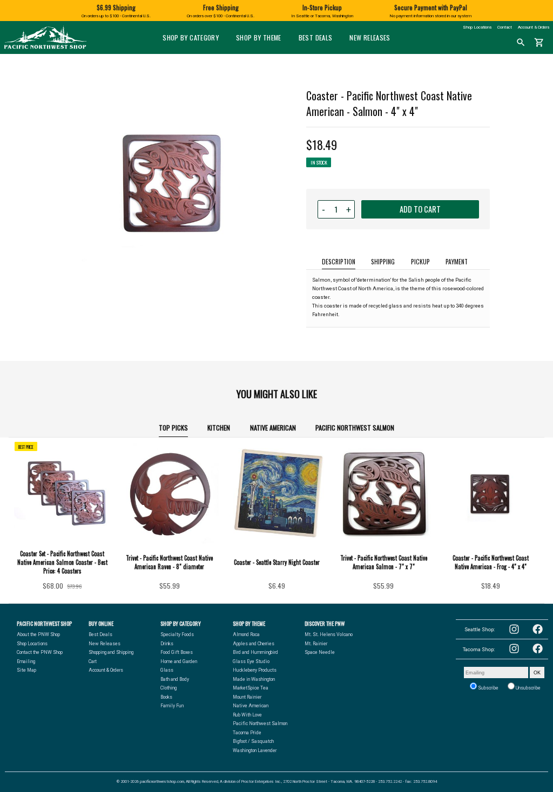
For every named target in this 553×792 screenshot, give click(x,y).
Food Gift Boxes (176, 652)
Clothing (168, 688)
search (521, 42)
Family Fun (172, 705)
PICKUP (420, 261)
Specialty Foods (177, 634)
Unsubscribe (528, 688)
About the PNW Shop (38, 634)
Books (166, 697)
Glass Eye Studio (251, 661)
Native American (273, 427)
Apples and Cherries (253, 643)
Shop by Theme (258, 37)
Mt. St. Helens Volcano (329, 634)
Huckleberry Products (254, 670)
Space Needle (320, 652)
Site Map (26, 670)
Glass (166, 670)
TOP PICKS (173, 427)
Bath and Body (174, 679)
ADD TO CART (420, 209)
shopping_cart (539, 42)
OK (537, 672)
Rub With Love (247, 715)
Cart (93, 661)
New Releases (369, 37)
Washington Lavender (254, 750)
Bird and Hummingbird (255, 652)
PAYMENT (457, 261)
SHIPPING (383, 261)
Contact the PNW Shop (40, 652)
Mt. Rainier (316, 643)
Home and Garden (178, 661)
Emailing (26, 661)
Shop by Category (191, 37)
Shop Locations (477, 27)
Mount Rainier (247, 697)
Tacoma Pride (247, 732)
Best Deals (316, 37)
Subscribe (487, 688)
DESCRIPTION (338, 261)
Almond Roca (246, 634)
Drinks (166, 643)
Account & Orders (533, 27)
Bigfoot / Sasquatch (253, 741)
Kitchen (218, 427)
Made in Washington (254, 679)
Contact (504, 27)
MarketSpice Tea (250, 688)
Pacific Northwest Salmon (354, 427)
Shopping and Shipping (111, 652)
